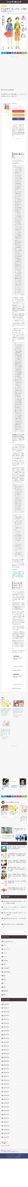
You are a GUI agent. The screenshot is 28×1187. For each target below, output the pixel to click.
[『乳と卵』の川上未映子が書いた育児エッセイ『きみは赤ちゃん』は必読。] (6, 724)
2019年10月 (6, 1087)
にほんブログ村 (5, 1145)
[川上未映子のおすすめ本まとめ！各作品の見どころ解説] (18, 703)
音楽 (4, 994)
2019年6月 (6, 1103)
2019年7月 (6, 1099)
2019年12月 (6, 1080)
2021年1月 (6, 1049)
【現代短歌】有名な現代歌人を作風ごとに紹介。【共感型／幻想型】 (17, 855)
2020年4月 (6, 1065)
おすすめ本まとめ (8, 941)
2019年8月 (6, 1095)
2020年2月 (6, 1072)
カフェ (5, 945)
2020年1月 (6, 1076)
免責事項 (19, 1154)
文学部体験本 (6, 972)
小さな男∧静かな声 (14, 2)
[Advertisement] (14, 72)
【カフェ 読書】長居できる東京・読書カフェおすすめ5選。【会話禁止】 (17, 876)
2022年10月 (6, 1011)
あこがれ (14, 103)
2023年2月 (6, 1004)
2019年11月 (6, 1084)
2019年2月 (6, 1118)
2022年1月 (6, 1023)
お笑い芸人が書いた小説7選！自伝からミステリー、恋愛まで (14, 913)
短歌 (4, 987)
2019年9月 (6, 1091)
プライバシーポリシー (11, 1154)
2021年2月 (6, 1046)
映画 (4, 975)
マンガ (5, 953)
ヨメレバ (19, 105)
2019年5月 (6, 1106)
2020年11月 (6, 1053)
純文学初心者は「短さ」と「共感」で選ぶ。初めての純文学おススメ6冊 (17, 869)
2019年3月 (6, 1114)
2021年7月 (6, 1034)
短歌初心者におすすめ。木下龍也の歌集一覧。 (13, 925)
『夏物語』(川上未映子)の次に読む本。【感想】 (6, 710)
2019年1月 (6, 1122)
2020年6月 (6, 1057)
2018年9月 (6, 1137)
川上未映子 (4, 6)
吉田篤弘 (5, 960)
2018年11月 (6, 1129)
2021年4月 (6, 1038)
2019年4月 (6, 1110)
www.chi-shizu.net (16, 670)
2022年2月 (6, 1019)
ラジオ (5, 956)
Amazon (18, 115)
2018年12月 (6, 1125)
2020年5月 (6, 1061)
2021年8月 (6, 1030)
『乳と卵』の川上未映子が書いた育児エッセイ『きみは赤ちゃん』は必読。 (6, 732)
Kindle (18, 118)
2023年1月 (6, 1008)
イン (18, 573)
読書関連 (5, 990)
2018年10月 (6, 1133)
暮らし (5, 979)
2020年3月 (6, 1068)
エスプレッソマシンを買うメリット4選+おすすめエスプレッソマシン (14, 908)
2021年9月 (6, 1027)
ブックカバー (6, 949)
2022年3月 (6, 1015)
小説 (4, 964)
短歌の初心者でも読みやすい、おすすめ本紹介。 (14, 919)
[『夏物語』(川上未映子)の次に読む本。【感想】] (6, 703)
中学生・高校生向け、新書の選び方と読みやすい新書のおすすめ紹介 (17, 862)
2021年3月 (6, 1042)
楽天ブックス (18, 111)
